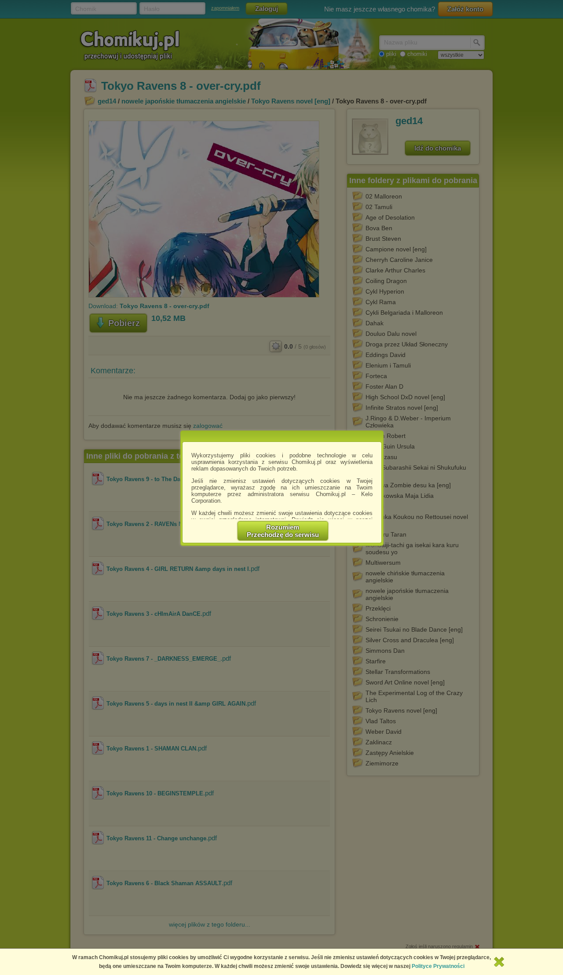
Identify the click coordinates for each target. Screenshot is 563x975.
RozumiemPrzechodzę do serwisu (283, 530)
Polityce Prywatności (438, 966)
